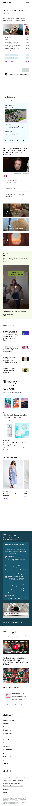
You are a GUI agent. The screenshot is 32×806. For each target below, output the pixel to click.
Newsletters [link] (8, 733)
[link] (8, 2)
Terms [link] (5, 780)
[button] (13, 44)
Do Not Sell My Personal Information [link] (13, 786)
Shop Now (5, 498)
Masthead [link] (12, 778)
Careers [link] (26, 778)
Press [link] (21, 778)
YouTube (23, 704)
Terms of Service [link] (11, 803)
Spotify (8, 704)
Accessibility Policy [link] (18, 780)
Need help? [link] (6, 789)
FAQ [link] (17, 778)
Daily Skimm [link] (8, 720)
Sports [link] (6, 727)
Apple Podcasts (15, 704)
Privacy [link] (10, 780)
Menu (27, 2)
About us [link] (5, 778)
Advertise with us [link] (15, 783)
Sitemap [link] (5, 792)
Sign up (26, 70)
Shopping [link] (7, 730)
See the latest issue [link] (9, 61)
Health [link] (6, 724)
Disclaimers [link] (6, 783)
